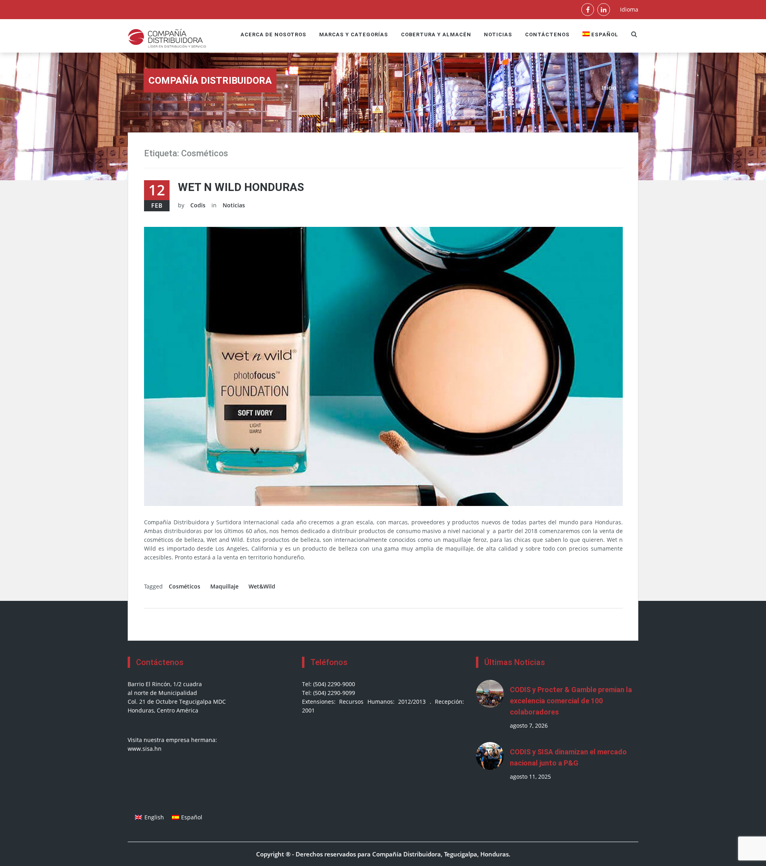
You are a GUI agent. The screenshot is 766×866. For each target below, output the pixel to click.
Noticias (498, 34)
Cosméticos (184, 586)
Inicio (609, 87)
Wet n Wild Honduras (241, 187)
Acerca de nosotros (273, 34)
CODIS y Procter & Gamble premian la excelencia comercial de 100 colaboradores (571, 700)
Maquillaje (224, 586)
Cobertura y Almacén (436, 34)
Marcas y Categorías (353, 34)
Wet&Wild (262, 586)
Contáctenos (547, 34)
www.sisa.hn (145, 748)
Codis (197, 205)
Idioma (629, 9)
